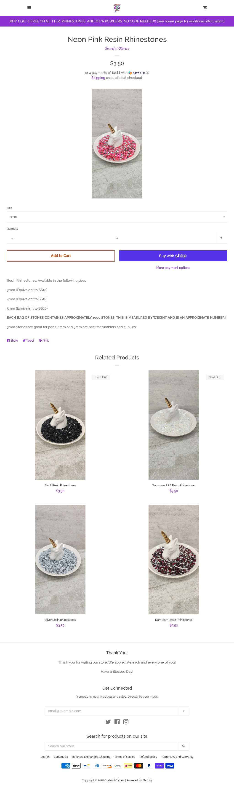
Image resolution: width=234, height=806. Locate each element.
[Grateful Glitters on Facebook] (117, 723)
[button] (117, 73)
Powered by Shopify (139, 780)
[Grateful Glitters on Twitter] (108, 723)
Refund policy (148, 756)
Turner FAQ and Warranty (177, 756)
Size (9, 208)
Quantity (12, 228)
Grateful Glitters (117, 48)
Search (45, 756)
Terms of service (124, 756)
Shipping (98, 78)
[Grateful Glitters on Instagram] (126, 723)
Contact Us (61, 756)
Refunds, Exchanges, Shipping (91, 756)
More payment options (173, 268)
